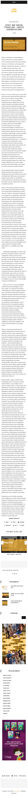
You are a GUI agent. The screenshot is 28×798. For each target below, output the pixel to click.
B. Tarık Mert (6, 685)
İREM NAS (5, 713)
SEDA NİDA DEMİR (7, 708)
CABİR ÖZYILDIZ (6, 690)
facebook (23, 776)
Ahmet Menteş (6, 683)
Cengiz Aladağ (6, 693)
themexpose (17, 791)
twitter (15, 776)
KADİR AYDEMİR (6, 698)
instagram (7, 776)
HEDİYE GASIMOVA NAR (13, 21)
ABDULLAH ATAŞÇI (7, 675)
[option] (14, 546)
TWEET (14, 522)
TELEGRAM (21, 522)
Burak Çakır (6, 688)
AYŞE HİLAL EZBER (7, 680)
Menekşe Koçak (6, 700)
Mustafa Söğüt (6, 703)
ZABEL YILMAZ (6, 711)
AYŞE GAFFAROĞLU (7, 677)
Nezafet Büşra (6, 705)
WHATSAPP (8, 525)
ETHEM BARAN (6, 695)
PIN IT (16, 525)
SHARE (7, 522)
